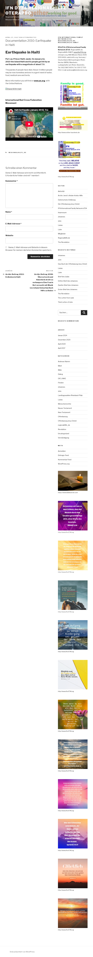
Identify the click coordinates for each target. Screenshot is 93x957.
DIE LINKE (62, 378)
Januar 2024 (62, 335)
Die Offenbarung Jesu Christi (69, 204)
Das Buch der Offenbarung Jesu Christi (72, 264)
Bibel (60, 366)
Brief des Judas (63, 277)
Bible (60, 370)
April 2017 (61, 348)
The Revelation (63, 242)
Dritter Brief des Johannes (68, 281)
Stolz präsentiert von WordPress (22, 952)
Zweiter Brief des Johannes (68, 285)
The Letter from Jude (66, 298)
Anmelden (62, 451)
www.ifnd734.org (80, 52)
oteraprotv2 (29, 37)
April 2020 (62, 344)
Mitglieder (62, 234)
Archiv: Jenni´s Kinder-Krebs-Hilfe (70, 195)
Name (8, 212)
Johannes (61, 217)
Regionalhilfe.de (64, 238)
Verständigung (63, 438)
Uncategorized (63, 433)
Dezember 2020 (64, 340)
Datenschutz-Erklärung (67, 200)
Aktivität (61, 191)
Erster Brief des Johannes (67, 289)
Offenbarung (63, 416)
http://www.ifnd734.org (73, 107)
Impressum (62, 212)
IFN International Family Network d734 (72, 208)
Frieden (61, 383)
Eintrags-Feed (63, 455)
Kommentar (11, 181)
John (59, 221)
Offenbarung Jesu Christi (67, 421)
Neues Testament (65, 408)
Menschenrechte (64, 404)
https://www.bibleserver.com (68, 492)
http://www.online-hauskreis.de (69, 132)
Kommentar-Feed (64, 460)
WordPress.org (64, 464)
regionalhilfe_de (17, 152)
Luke (60, 229)
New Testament (64, 412)
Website (9, 235)
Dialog (60, 374)
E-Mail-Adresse (13, 224)
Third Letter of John (65, 302)
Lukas (60, 225)
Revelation (62, 429)
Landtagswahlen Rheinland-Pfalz (70, 395)
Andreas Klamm (64, 361)
